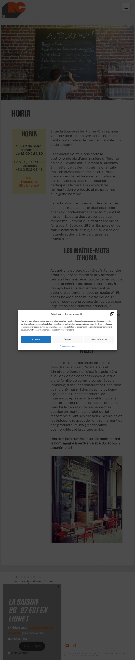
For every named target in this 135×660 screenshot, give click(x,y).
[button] (112, 314)
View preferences (99, 339)
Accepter (36, 339)
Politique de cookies (67, 346)
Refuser (67, 339)
